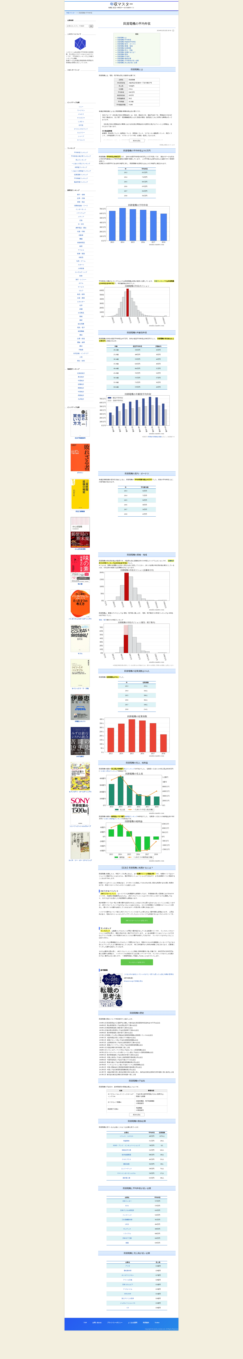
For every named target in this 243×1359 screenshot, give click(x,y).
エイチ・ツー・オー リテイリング (80, 860)
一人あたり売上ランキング (81, 163)
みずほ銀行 (80, 756)
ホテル (81, 283)
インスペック (127, 1215)
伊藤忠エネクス (80, 721)
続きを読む (137, 141)
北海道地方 (81, 373)
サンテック (127, 1229)
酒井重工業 (126, 1178)
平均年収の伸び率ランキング (81, 156)
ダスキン (80, 472)
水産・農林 (81, 298)
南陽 (127, 1243)
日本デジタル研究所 (127, 1210)
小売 (80, 357)
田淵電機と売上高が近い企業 (127, 63)
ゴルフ (81, 290)
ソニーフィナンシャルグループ (80, 826)
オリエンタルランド (81, 129)
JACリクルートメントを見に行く (137, 920)
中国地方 (81, 380)
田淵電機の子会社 (123, 56)
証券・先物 (81, 198)
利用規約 (146, 1322)
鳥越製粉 (126, 1141)
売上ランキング (129, 769)
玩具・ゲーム (81, 261)
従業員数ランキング (81, 175)
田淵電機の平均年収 (124, 40)
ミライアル (127, 1233)
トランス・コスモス (126, 1136)
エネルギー (81, 302)
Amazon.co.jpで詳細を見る (133, 981)
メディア (81, 217)
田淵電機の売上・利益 (125, 50)
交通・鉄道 (81, 339)
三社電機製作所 (127, 1219)
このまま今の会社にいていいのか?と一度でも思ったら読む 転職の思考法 (149, 974)
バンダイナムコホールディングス (80, 619)
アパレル (81, 250)
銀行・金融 (81, 194)
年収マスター (121, 4)
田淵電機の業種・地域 (125, 46)
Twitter (157, 1322)
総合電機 (81, 324)
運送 (80, 335)
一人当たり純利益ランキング (112, 819)
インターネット (81, 209)
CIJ (128, 1308)
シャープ (81, 136)
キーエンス (81, 140)
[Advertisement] (135, 264)
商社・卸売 (81, 361)
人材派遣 (81, 268)
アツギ (127, 1266)
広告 (80, 220)
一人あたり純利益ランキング (81, 171)
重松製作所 (127, 1270)
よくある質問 (132, 1322)
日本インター (127, 1201)
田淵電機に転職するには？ (126, 52)
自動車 (81, 235)
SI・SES (81, 224)
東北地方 (81, 377)
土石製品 (81, 313)
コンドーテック (126, 1168)
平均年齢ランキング (81, 178)
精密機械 (81, 331)
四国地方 (81, 395)
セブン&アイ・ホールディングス (80, 792)
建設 (80, 346)
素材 (80, 320)
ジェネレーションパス (127, 1303)
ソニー (81, 107)
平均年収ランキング (81, 152)
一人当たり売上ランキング (108, 771)
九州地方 (81, 399)
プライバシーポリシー (114, 1322)
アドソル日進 (127, 1280)
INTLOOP (127, 1294)
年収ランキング (159, 281)
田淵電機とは (122, 38)
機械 (80, 239)
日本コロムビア (127, 1284)
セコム (80, 653)
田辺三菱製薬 (80, 511)
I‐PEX (127, 1224)
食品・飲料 (81, 294)
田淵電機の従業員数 (124, 48)
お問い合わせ (97, 1322)
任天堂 (81, 125)
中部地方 (81, 392)
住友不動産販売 (80, 438)
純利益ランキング (131, 816)
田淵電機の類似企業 (124, 58)
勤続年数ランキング (81, 182)
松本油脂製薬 (126, 1155)
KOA (127, 1205)
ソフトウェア (81, 213)
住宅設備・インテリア (81, 353)
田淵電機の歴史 (122, 54)
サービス (81, 287)
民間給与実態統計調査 (155, 436)
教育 (80, 246)
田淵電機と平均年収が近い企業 (128, 60)
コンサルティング (81, 272)
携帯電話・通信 (81, 228)
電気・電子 (103, 620)
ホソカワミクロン (128, 1275)
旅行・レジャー (81, 279)
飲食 (80, 276)
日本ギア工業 (127, 1238)
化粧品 (81, 257)
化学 (80, 305)
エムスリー (81, 132)
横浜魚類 (126, 1164)
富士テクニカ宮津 (128, 1298)
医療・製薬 (81, 254)
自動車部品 (81, 242)
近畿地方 (171, 561)
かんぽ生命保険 (80, 549)
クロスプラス (126, 1159)
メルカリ (81, 114)
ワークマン (81, 110)
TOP (85, 1322)
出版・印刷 (81, 231)
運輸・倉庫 (81, 342)
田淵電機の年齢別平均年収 (126, 42)
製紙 (80, 316)
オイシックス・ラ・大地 (80, 688)
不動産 (81, 350)
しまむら (81, 121)
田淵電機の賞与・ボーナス (126, 44)
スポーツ (81, 265)
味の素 (80, 584)
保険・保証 (81, 202)
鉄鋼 (80, 309)
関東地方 (81, 388)
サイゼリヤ (81, 118)
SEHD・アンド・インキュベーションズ (126, 1145)
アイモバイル (127, 1289)
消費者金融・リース (81, 206)
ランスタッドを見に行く (137, 962)
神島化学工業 (126, 1150)
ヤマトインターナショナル (126, 1173)
